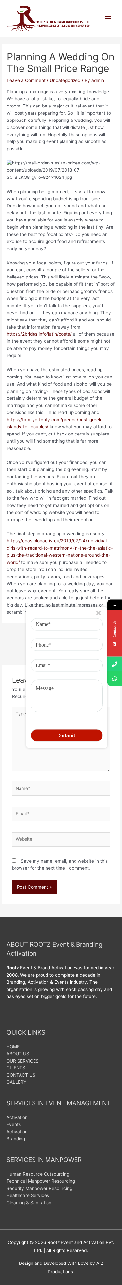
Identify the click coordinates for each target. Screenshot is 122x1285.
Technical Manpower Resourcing (41, 1181)
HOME (13, 1046)
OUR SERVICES (23, 1061)
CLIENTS (16, 1067)
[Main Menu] (108, 18)
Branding (16, 1138)
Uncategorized (65, 80)
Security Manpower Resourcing (39, 1188)
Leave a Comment (26, 80)
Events (14, 1124)
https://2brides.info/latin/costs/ (39, 333)
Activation (17, 1117)
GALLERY (16, 1082)
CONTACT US (21, 1075)
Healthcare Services (28, 1195)
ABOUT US (18, 1053)
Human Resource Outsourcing (38, 1174)
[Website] (61, 840)
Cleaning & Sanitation (29, 1202)
